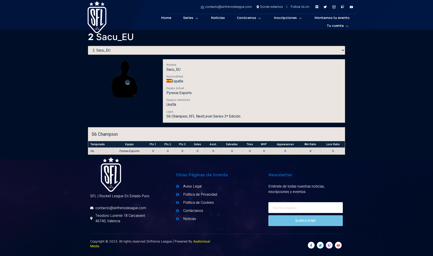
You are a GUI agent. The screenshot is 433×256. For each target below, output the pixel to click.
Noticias (218, 18)
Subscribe (305, 221)
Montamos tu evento (332, 18)
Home (166, 18)
